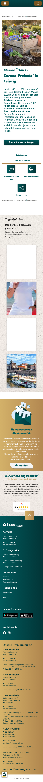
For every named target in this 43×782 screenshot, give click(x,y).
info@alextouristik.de (10, 545)
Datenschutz (7, 592)
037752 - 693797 (9, 542)
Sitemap (6, 597)
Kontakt (5, 577)
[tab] (21, 155)
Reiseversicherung (10, 582)
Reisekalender (8, 579)
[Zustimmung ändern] (4, 774)
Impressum (7, 595)
